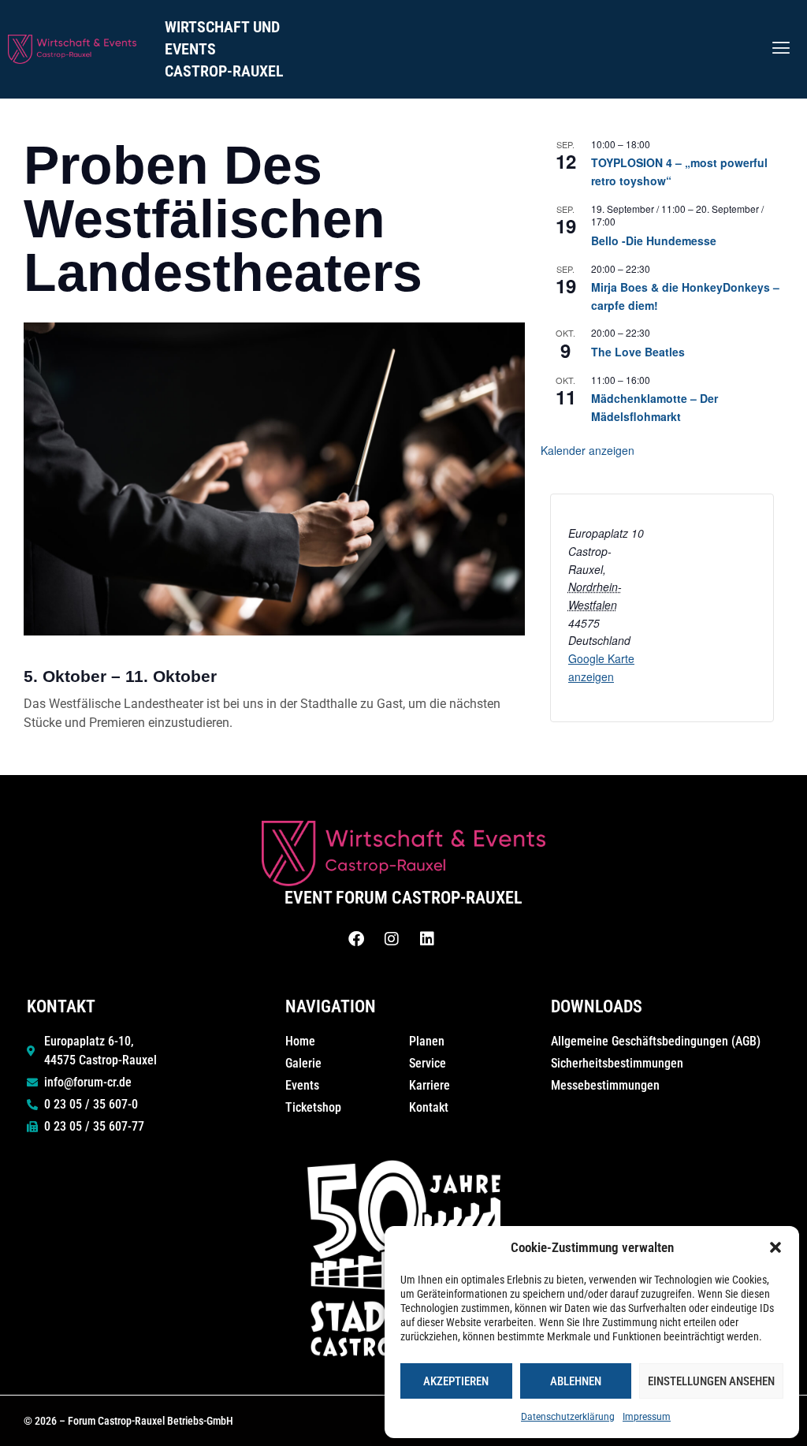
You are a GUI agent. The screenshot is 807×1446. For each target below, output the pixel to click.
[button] (775, 1247)
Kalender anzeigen (587, 450)
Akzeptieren (456, 1381)
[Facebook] (356, 939)
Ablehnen (575, 1381)
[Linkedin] (427, 939)
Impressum (647, 1416)
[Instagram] (391, 939)
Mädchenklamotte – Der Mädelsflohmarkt (654, 407)
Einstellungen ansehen (711, 1381)
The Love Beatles (638, 352)
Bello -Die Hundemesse (653, 240)
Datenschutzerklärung (568, 1416)
